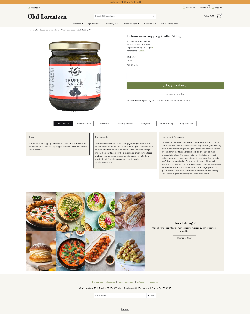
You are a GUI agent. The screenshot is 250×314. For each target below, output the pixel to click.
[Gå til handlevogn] (218, 17)
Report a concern (126, 282)
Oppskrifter (149, 24)
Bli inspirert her (184, 238)
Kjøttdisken (93, 24)
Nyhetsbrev (35, 8)
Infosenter (110, 282)
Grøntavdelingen (130, 24)
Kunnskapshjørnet (169, 24)
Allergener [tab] (146, 124)
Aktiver (151, 295)
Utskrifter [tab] (104, 124)
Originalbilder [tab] (186, 124)
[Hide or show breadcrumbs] (90, 30)
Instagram (141, 282)
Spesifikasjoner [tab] (84, 124)
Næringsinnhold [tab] (125, 124)
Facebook (153, 282)
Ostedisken (77, 24)
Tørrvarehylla (110, 24)
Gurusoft (125, 309)
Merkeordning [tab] (166, 124)
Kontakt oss (97, 282)
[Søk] (153, 16)
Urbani (142, 51)
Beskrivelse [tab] (63, 124)
